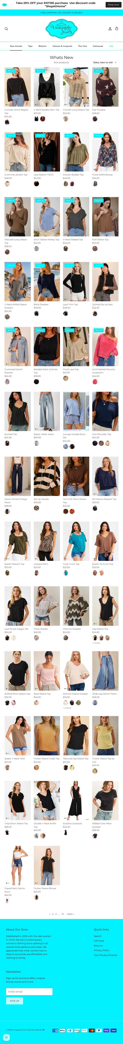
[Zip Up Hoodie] (47, 476)
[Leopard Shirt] (47, 541)
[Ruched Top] (17, 411)
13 (63, 914)
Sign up (14, 1001)
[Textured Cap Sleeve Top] (76, 735)
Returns (98, 945)
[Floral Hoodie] (47, 606)
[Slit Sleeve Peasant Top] (105, 476)
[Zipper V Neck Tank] (17, 735)
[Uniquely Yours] (61, 29)
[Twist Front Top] (76, 541)
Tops (30, 46)
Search (98, 936)
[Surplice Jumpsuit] (76, 800)
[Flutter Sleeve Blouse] (47, 865)
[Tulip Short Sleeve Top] (17, 800)
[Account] (109, 29)
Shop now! (113, 4)
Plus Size (82, 46)
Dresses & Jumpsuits (62, 46)
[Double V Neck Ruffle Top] (47, 800)
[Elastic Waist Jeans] (47, 411)
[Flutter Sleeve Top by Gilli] (105, 735)
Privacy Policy (101, 950)
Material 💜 (40, 1030)
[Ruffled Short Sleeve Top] (17, 670)
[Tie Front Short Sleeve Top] (76, 476)
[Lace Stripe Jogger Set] (17, 606)
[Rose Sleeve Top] (47, 670)
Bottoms (43, 46)
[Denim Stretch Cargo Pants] (17, 476)
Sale (111, 46)
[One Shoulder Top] (105, 411)
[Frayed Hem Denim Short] (17, 865)
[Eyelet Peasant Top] (17, 541)
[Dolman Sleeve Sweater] (76, 670)
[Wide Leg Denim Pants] (105, 670)
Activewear (98, 46)
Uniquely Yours (19, 1030)
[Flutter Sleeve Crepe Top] (47, 735)
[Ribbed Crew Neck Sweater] (105, 800)
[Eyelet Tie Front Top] (105, 541)
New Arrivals (16, 46)
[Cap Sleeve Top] (105, 606)
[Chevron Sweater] (76, 606)
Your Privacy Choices (105, 955)
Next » (70, 914)
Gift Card (99, 940)
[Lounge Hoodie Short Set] (76, 411)
